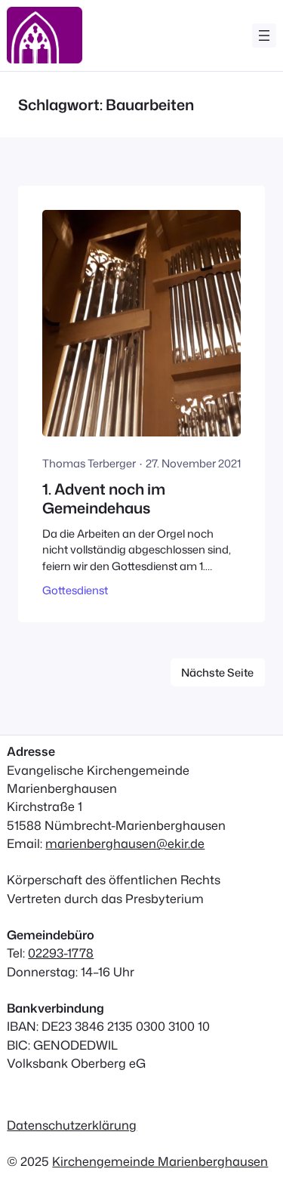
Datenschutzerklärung (72, 1124)
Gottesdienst (75, 590)
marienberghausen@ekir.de (125, 843)
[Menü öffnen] (264, 35)
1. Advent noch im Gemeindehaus (103, 499)
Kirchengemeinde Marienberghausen (160, 1161)
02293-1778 (61, 952)
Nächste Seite (217, 672)
